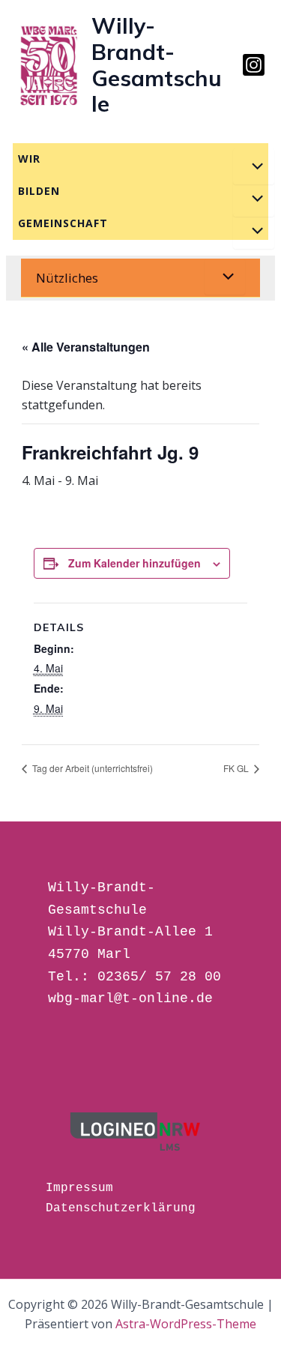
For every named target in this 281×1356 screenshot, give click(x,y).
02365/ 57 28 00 (159, 976)
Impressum (79, 1188)
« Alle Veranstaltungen (86, 346)
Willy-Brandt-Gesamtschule (156, 64)
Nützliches (67, 277)
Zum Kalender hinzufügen (134, 562)
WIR (29, 158)
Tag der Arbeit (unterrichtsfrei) (91, 768)
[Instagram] (253, 64)
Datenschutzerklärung (121, 1208)
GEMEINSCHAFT (63, 223)
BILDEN (39, 191)
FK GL (237, 768)
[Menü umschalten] (253, 166)
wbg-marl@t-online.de (130, 998)
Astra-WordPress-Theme (185, 1324)
